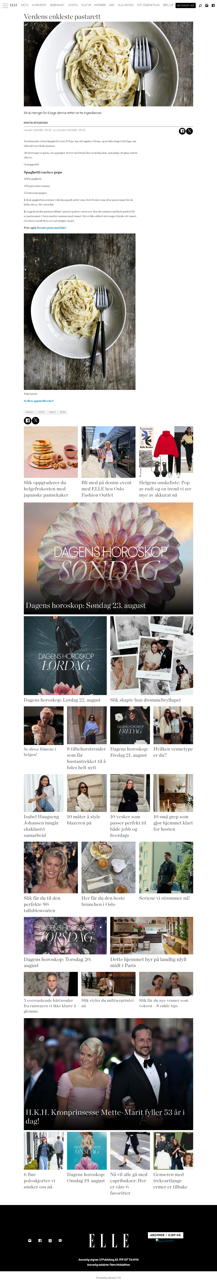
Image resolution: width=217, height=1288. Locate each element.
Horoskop (39, 5)
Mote (25, 5)
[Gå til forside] (13, 5)
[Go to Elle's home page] (108, 1240)
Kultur (86, 5)
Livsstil (73, 5)
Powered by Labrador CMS (108, 1278)
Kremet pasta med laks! (51, 227)
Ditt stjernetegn (148, 5)
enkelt (52, 412)
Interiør (100, 5)
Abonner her (185, 5)
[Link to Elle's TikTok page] (50, 1240)
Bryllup (168, 5)
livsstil (41, 412)
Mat (112, 5)
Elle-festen (126, 5)
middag (30, 412)
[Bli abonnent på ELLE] (165, 1240)
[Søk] (200, 6)
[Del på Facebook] (182, 131)
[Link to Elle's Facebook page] (39, 1240)
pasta (63, 412)
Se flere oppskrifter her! (39, 401)
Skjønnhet (57, 5)
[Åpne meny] (5, 5)
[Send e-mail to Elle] (60, 1240)
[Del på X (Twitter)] (189, 131)
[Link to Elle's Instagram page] (29, 1240)
